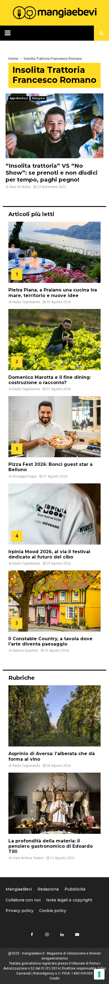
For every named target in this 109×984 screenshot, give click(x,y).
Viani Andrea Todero (28, 858)
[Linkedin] (62, 934)
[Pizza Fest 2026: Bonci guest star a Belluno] (54, 426)
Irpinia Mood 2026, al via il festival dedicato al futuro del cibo (49, 554)
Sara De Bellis (20, 187)
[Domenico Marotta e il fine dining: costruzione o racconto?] (54, 339)
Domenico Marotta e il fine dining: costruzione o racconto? (49, 380)
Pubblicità (75, 889)
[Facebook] (32, 934)
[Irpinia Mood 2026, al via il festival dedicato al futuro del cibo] (54, 514)
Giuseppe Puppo (24, 476)
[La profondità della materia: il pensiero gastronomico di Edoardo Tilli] (54, 803)
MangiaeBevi (19, 889)
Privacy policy (20, 910)
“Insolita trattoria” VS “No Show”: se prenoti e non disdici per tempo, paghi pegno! (52, 172)
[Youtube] (77, 934)
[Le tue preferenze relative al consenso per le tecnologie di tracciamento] (99, 974)
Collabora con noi (23, 900)
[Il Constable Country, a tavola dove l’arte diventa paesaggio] (54, 601)
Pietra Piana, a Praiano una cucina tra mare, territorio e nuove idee (52, 292)
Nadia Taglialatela (26, 302)
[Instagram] (47, 934)
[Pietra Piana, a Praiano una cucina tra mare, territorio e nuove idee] (54, 252)
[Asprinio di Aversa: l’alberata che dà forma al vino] (54, 715)
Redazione (48, 889)
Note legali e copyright (69, 900)
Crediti (54, 978)
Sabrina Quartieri (25, 650)
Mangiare (38, 98)
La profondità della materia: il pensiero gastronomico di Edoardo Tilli (50, 846)
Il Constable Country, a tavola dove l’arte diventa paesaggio (50, 641)
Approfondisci (19, 98)
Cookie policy (52, 910)
